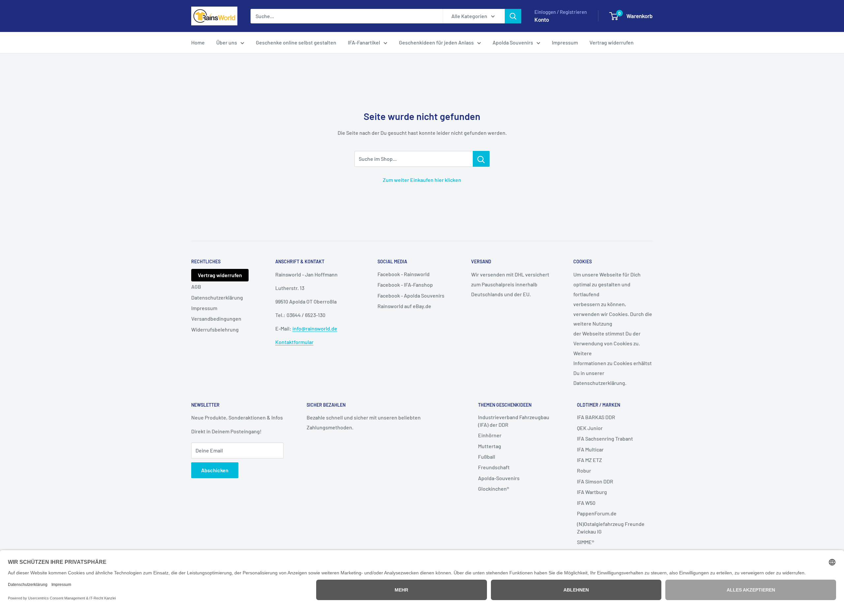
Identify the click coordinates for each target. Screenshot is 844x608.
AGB (196, 286)
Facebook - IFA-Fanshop (405, 284)
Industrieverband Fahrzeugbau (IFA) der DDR (513, 420)
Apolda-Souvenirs (499, 478)
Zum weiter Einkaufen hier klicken (422, 180)
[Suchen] (513, 16)
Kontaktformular (294, 342)
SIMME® (585, 542)
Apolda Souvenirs (513, 42)
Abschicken (214, 470)
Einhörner (489, 435)
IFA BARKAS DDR (596, 417)
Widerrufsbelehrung (215, 329)
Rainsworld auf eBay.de (404, 306)
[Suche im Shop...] (481, 159)
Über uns (226, 42)
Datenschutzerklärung (217, 297)
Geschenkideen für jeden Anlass (436, 42)
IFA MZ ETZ (589, 460)
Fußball (486, 456)
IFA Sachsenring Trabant (605, 438)
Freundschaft (494, 467)
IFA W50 (586, 503)
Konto (541, 19)
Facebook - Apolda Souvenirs (410, 295)
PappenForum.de (597, 513)
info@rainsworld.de (314, 328)
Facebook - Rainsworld (403, 274)
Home (198, 42)
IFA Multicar (590, 449)
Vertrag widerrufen (611, 42)
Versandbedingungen (216, 318)
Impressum (565, 42)
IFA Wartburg (592, 492)
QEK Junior (590, 428)
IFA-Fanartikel (364, 42)
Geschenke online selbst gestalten (296, 42)
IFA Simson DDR (595, 481)
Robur (584, 470)
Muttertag (489, 446)
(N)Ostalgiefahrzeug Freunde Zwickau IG (611, 527)
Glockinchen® (493, 488)
